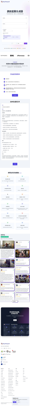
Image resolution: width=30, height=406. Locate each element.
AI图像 (2, 371)
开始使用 (15, 95)
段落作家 (22, 188)
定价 (16, 370)
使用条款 (17, 383)
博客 (23, 371)
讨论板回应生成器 (10, 371)
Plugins (2, 395)
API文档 (17, 371)
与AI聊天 (2, 370)
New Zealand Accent (11, 390)
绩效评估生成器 (10, 370)
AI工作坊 (24, 379)
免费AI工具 (2, 398)
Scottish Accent (10, 393)
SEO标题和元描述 (7, 225)
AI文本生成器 (22, 206)
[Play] (13, 247)
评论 (23, 370)
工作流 (2, 393)
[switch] (4, 34)
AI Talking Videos (3, 390)
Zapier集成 (17, 373)
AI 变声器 (2, 379)
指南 (23, 373)
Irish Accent (10, 392)
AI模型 (4, 29)
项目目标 (4, 23)
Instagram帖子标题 (8, 188)
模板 (1, 392)
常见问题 (17, 376)
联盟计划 (24, 376)
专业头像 (2, 387)
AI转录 (2, 376)
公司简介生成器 (10, 381)
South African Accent (11, 395)
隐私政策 (17, 381)
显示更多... (14, 301)
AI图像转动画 (3, 384)
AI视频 (2, 373)
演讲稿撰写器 (10, 379)
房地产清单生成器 (10, 387)
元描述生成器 (22, 225)
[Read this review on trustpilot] (13, 293)
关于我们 (24, 381)
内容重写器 (7, 206)
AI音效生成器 (3, 382)
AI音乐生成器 (3, 381)
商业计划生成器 (10, 382)
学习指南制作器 (10, 384)
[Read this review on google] (28, 267)
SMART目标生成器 (11, 376)
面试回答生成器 (10, 373)
